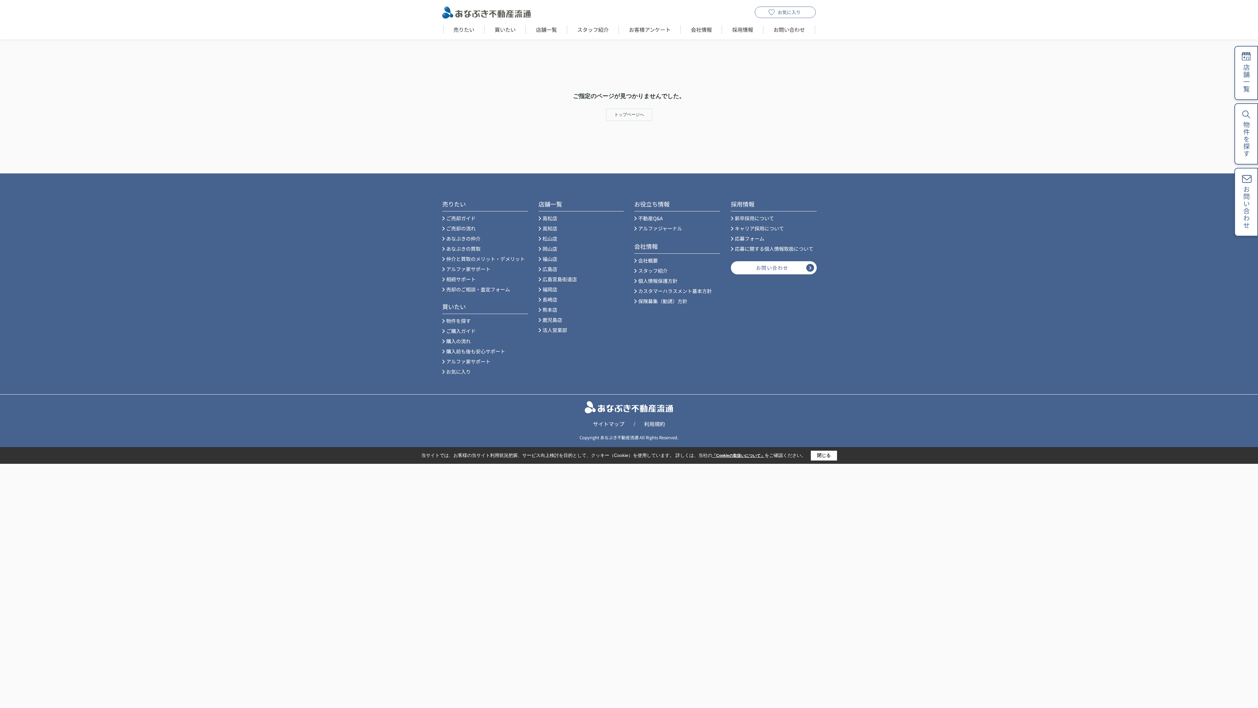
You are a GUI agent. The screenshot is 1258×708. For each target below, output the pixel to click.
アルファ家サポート (468, 269)
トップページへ (629, 114)
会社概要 (648, 260)
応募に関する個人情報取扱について (774, 248)
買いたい (505, 29)
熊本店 (550, 309)
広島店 (550, 269)
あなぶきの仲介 (463, 238)
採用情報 (742, 29)
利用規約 (654, 424)
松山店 (550, 238)
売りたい (463, 29)
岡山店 (550, 248)
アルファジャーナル (660, 228)
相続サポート (461, 279)
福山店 (550, 258)
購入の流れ (458, 341)
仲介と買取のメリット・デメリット (485, 258)
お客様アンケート (650, 29)
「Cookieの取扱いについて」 (738, 455)
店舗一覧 (546, 29)
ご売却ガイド (461, 218)
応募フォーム (749, 238)
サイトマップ (608, 424)
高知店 (550, 228)
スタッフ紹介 (593, 29)
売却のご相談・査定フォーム (478, 289)
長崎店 (550, 299)
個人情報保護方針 (657, 280)
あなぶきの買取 (463, 248)
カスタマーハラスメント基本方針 (675, 290)
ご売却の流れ (461, 228)
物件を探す (458, 320)
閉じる (824, 455)
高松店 (550, 218)
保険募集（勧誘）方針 (662, 301)
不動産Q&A (650, 218)
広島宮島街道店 (560, 279)
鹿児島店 (552, 319)
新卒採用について (754, 218)
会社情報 (701, 29)
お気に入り (789, 12)
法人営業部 (555, 329)
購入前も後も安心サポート (475, 351)
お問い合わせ (789, 29)
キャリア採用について (759, 228)
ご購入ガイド (461, 330)
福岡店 (550, 289)
